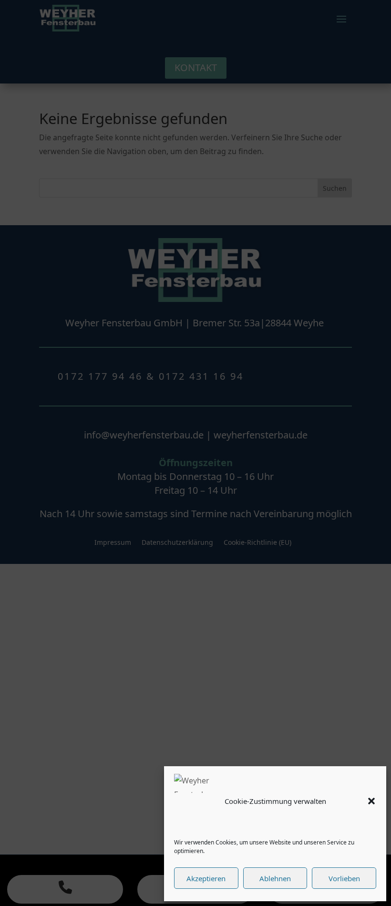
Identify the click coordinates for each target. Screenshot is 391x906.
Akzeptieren (206, 878)
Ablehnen (275, 878)
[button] (371, 801)
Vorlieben (344, 878)
